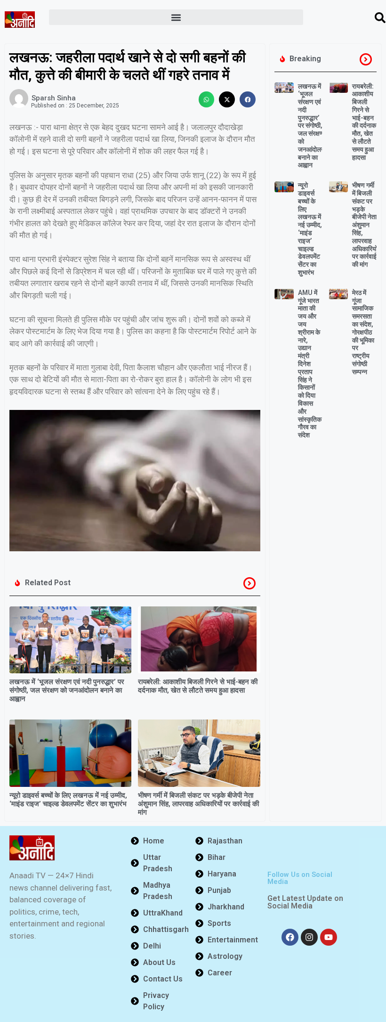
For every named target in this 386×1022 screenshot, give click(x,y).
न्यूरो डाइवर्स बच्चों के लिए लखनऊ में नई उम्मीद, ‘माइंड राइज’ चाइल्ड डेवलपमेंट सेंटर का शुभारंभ (68, 799)
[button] (176, 17)
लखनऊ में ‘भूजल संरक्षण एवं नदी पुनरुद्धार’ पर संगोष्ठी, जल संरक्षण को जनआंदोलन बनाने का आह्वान (66, 690)
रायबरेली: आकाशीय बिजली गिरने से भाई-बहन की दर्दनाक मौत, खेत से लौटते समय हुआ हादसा (197, 686)
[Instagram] (309, 937)
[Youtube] (328, 937)
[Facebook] (289, 937)
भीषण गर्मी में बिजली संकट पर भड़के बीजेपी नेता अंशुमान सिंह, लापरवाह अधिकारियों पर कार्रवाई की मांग (198, 804)
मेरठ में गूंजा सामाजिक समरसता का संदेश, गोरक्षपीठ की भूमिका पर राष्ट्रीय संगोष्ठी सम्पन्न (363, 332)
